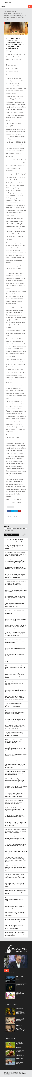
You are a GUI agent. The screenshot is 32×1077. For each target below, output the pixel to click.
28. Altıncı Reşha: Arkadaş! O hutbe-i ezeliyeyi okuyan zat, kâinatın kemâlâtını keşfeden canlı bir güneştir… (15, 734)
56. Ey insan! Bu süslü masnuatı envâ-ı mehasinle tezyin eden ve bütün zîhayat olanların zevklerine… (15, 934)
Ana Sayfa (7, 11)
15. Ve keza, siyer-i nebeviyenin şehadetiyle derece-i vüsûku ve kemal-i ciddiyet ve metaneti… (14, 641)
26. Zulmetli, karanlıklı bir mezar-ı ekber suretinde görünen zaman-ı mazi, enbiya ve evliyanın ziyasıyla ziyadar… (15, 719)
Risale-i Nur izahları (9, 530)
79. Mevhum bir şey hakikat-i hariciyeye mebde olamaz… (20, 1019)
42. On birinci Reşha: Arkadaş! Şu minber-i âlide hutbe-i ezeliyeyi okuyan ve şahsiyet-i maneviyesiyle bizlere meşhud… (15, 831)
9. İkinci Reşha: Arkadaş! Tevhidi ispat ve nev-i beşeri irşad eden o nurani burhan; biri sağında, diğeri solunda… (15, 598)
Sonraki (19, 502)
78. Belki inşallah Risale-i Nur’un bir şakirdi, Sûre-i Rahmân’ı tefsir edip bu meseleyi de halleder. (20, 1028)
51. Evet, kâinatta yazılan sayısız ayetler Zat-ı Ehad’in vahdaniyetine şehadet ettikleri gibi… (15, 899)
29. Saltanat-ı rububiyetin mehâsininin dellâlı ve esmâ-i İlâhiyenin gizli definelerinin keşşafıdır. (14, 741)
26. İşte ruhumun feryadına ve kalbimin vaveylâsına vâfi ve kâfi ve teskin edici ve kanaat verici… (20, 1061)
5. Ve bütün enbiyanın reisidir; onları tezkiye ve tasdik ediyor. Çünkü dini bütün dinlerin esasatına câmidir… (15, 569)
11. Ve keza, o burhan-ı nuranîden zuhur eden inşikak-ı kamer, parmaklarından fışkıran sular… (15, 612)
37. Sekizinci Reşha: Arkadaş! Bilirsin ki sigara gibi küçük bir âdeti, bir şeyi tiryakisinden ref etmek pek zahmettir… (15, 795)
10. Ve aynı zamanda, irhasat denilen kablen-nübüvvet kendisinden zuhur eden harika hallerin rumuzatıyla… (15, 605)
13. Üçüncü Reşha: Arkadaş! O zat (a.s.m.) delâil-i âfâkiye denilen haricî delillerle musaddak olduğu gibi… (15, 627)
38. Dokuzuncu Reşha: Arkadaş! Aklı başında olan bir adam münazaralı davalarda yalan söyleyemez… (14, 802)
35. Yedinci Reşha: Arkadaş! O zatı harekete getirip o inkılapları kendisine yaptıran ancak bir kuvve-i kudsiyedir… (14, 780)
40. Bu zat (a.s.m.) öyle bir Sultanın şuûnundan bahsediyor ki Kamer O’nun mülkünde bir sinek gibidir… (15, 817)
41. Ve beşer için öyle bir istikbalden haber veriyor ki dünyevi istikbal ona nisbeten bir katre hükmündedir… (15, 824)
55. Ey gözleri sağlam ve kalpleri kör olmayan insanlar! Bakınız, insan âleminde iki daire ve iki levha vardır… (15, 927)
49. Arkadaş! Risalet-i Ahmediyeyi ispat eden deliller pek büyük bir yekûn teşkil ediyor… (14, 885)
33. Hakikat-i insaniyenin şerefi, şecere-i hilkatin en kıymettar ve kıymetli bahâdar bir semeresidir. (15, 766)
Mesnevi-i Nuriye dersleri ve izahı (19, 528)
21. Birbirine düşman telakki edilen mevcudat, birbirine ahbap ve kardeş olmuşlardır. (14, 683)
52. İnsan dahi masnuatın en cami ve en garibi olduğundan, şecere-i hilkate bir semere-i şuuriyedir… (15, 906)
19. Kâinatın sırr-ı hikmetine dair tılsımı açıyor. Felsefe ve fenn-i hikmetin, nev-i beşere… (15, 667)
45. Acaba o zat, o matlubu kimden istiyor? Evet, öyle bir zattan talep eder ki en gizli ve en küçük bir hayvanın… (16, 851)
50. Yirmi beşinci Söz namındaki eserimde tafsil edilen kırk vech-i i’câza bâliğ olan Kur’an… (15, 892)
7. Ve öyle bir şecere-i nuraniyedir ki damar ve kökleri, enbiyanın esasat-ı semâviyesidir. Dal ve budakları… (15, 583)
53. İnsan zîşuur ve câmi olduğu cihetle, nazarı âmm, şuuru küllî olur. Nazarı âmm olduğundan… (15, 914)
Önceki (12, 502)
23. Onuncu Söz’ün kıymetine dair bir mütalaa (20, 978)
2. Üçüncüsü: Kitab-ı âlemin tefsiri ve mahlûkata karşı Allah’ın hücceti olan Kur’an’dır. (14, 547)
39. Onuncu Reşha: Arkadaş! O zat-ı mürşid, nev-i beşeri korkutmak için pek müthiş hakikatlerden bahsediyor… (15, 809)
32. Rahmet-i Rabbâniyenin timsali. (14, 760)
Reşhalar (13, 11)
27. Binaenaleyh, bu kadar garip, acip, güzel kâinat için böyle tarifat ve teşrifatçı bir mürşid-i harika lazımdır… (15, 727)
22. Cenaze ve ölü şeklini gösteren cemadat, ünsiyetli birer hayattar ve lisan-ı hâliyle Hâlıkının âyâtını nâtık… (15, 690)
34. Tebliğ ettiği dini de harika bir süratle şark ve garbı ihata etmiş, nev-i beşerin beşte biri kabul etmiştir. (15, 773)
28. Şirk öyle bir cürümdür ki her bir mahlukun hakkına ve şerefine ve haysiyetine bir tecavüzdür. (20, 1045)
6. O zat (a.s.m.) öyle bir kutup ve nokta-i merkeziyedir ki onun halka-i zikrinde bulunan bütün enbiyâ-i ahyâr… (15, 576)
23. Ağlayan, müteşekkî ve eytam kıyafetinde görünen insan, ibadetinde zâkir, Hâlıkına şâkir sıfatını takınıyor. (14, 698)
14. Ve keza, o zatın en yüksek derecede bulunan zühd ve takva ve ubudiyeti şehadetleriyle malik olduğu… (15, 634)
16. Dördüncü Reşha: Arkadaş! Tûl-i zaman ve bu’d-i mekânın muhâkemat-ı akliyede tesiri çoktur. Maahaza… (16, 648)
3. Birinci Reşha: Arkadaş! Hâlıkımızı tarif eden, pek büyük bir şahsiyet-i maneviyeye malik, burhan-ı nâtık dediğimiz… (15, 554)
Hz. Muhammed (8, 528)
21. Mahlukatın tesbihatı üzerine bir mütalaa (20, 993)
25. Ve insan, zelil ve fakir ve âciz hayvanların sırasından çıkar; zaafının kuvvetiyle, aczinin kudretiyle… (14, 712)
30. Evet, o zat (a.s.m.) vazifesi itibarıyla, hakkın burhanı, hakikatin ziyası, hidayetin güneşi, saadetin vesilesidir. (15, 748)
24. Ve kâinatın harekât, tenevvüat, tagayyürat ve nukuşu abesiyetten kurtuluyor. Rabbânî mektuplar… (13, 705)
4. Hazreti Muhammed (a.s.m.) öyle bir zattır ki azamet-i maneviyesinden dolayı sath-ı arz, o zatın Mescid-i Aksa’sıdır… (15, 561)
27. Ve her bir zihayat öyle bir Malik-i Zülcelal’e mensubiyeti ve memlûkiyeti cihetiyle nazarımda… (20, 1053)
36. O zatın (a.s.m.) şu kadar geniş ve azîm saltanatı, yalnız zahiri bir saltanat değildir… (16, 788)
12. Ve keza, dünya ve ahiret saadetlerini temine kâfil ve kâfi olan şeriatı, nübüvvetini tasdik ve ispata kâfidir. (15, 619)
